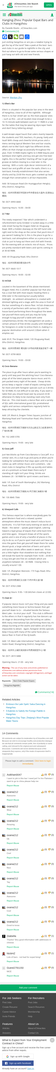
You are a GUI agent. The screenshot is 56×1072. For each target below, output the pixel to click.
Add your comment (28, 987)
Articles (5, 1028)
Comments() (11, 31)
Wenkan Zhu (16, 97)
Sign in (30, 1068)
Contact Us (33, 1033)
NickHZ (11, 953)
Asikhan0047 (14, 774)
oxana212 (12, 792)
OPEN (49, 5)
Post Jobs (32, 1002)
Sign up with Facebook (20, 1063)
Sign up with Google (20, 1056)
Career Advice (9, 1012)
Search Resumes (36, 1007)
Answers (6, 1033)
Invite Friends (8, 1016)
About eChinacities (37, 1028)
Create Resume (9, 1007)
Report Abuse (13, 785)
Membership (34, 1012)
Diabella (11, 936)
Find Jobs (7, 1002)
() (45, 774)
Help (30, 1016)
